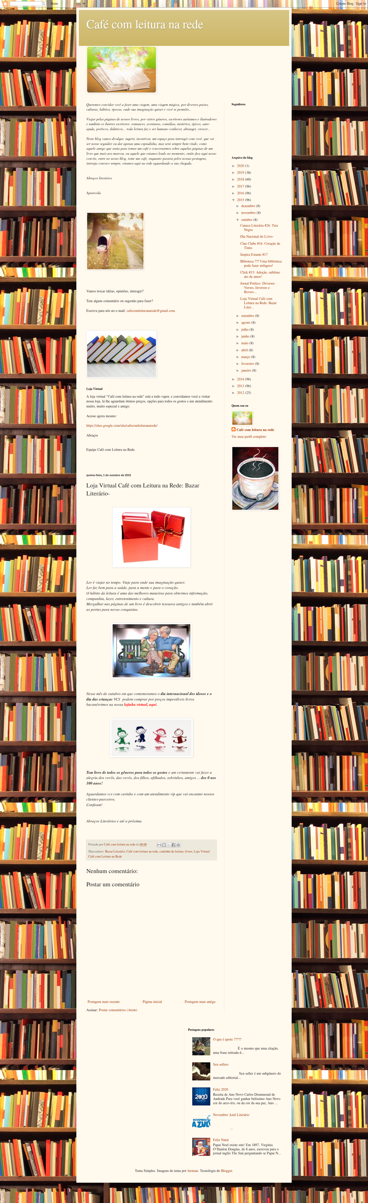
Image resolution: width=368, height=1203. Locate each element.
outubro (247, 219)
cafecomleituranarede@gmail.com (151, 310)
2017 (241, 186)
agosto (246, 322)
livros (188, 851)
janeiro (246, 370)
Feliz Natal (221, 1139)
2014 (241, 379)
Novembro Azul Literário (231, 1114)
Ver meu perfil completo (249, 436)
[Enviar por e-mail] (159, 844)
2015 (241, 199)
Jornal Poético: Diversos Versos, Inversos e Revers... (257, 287)
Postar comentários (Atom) (118, 1009)
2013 (241, 385)
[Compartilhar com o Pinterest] (178, 844)
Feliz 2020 (220, 1089)
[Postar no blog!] (163, 844)
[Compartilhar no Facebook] (173, 844)
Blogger (226, 1170)
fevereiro (248, 363)
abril (245, 350)
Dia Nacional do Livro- (257, 236)
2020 (241, 165)
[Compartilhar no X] (168, 844)
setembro (248, 315)
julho (245, 329)
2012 (241, 392)
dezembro (248, 205)
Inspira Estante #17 (254, 254)
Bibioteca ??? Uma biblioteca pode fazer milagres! (261, 263)
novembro (249, 212)
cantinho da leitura (171, 851)
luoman (193, 1170)
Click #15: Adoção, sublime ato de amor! (260, 274)
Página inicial (152, 1001)
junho (245, 336)
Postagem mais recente (104, 1001)
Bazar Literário (115, 851)
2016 (241, 193)
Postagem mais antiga (200, 1001)
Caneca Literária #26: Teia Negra (259, 227)
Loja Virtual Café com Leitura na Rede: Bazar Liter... (258, 302)
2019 (241, 172)
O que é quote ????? (227, 1039)
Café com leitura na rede (144, 24)
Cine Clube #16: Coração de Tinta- (260, 245)
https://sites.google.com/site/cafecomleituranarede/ (121, 425)
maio (245, 342)
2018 (241, 179)
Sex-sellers (220, 1064)
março (246, 356)
